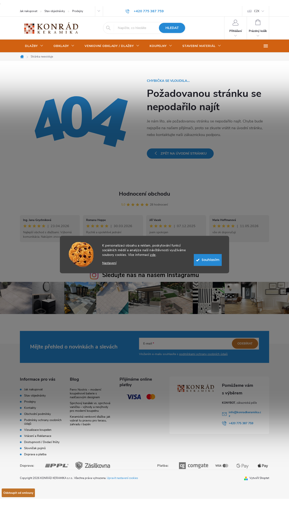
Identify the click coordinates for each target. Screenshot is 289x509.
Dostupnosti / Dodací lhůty (41, 442)
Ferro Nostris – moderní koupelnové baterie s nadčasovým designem (85, 393)
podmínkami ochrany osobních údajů (203, 354)
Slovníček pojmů (35, 448)
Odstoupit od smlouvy (18, 493)
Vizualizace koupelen (37, 430)
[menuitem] (34, 46)
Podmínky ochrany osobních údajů (43, 422)
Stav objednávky (54, 11)
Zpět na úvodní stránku (184, 153)
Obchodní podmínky (37, 414)
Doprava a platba (35, 454)
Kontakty (30, 408)
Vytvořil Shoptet (259, 478)
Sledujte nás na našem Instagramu (150, 275)
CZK (256, 11)
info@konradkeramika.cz (245, 414)
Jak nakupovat (28, 11)
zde (153, 255)
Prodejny (77, 11)
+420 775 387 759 (241, 423)
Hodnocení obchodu (144, 194)
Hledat (172, 28)
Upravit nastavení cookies (122, 478)
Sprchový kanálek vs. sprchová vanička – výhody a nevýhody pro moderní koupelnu (90, 407)
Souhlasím (210, 260)
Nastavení (109, 263)
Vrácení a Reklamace (37, 436)
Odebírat (245, 344)
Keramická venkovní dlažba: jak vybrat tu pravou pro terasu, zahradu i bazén (90, 420)
